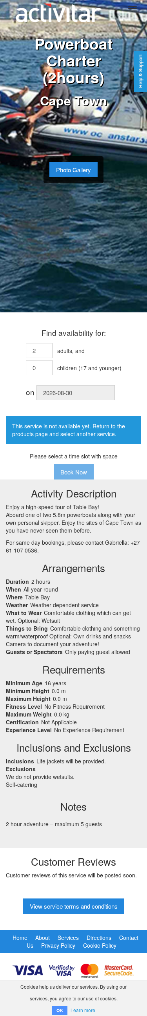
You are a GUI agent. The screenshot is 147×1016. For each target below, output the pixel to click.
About (42, 937)
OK (59, 1010)
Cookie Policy (99, 945)
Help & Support (140, 71)
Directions (99, 937)
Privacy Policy (58, 945)
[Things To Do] (59, 8)
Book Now (73, 472)
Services (68, 937)
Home (20, 937)
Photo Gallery (73, 170)
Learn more (83, 1010)
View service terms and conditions (74, 906)
